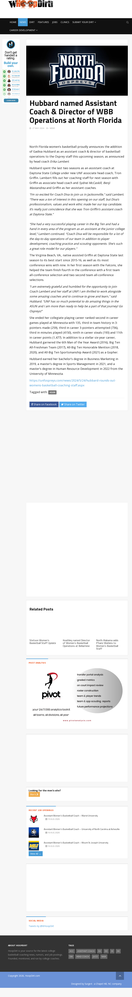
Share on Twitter (74, 404)
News (23, 22)
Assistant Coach (85, 951)
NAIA (104, 956)
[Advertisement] (98, 13)
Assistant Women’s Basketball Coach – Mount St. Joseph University (76, 842)
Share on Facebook (45, 404)
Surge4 (88, 983)
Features (43, 22)
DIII (71, 956)
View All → (35, 853)
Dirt (32, 22)
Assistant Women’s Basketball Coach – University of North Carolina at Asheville (82, 829)
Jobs (54, 22)
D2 (99, 951)
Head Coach (82, 956)
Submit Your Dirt (83, 22)
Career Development (22, 30)
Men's (33, 794)
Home (13, 22)
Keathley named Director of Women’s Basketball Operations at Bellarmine (76, 643)
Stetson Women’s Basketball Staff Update (42, 641)
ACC (72, 951)
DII (118, 951)
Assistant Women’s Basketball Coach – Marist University (71, 815)
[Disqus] (77, 458)
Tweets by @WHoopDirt (41, 926)
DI (112, 951)
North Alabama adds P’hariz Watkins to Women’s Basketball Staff (107, 644)
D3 (106, 951)
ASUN (52, 392)
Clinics (65, 22)
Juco (95, 956)
